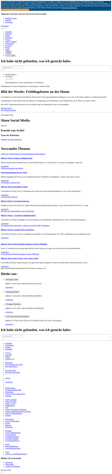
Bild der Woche (6, 108)
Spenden (8, 20)
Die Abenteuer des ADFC (14, 365)
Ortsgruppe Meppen (12, 292)
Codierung (9, 382)
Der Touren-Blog (11, 366)
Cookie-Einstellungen (12, 466)
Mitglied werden (11, 18)
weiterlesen (9, 287)
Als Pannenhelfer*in (12, 441)
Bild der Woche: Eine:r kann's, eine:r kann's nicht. (19, 258)
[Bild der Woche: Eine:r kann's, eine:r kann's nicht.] (20, 254)
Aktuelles (8, 32)
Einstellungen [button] (12, 10)
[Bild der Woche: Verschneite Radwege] (9, 197)
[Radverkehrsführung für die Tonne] (12, 168)
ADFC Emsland (11, 42)
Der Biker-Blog (10, 370)
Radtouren (8, 38)
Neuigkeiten (9, 345)
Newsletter (9, 22)
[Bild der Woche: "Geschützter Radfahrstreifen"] (17, 211)
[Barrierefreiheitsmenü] (2, 28)
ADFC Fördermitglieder (13, 413)
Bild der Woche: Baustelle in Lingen (14, 187)
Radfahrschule (10, 388)
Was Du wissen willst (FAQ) (15, 394)
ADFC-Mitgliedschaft (12, 433)
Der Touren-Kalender (12, 372)
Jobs (6, 407)
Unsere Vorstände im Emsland (15, 409)
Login (7, 49)
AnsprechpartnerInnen (13, 448)
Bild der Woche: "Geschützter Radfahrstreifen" (18, 215)
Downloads (9, 392)
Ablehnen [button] (4, 10)
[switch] (17, 75)
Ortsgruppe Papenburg (13, 304)
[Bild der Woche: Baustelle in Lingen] (10, 182)
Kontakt (8, 415)
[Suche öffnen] (4, 28)
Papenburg (9, 427)
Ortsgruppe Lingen (12, 279)
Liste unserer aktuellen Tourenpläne (17, 316)
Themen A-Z (9, 359)
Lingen (7, 423)
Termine (8, 347)
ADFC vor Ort (10, 404)
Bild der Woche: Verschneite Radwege (15, 201)
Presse (7, 47)
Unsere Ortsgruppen (12, 421)
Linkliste (8, 396)
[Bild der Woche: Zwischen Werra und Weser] (25, 225)
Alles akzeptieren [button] (23, 10)
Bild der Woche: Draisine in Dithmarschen (16, 158)
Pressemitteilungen (11, 446)
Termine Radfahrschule (13, 390)
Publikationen (10, 405)
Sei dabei (8, 45)
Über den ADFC (11, 402)
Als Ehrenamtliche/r (12, 437)
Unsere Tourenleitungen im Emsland (18, 411)
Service (7, 40)
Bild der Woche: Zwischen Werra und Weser (17, 230)
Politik (7, 36)
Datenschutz (9, 464)
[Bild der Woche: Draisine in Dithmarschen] (23, 154)
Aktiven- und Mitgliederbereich (16, 454)
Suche (7, 55)
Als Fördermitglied (11, 439)
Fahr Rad (8, 34)
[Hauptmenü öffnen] (6, 28)
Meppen (8, 425)
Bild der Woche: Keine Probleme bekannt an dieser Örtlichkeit (24, 244)
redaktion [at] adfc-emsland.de (11, 139)
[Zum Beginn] (2, 472)
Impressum (9, 462)
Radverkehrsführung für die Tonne (14, 172)
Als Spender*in (10, 435)
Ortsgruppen (9, 43)
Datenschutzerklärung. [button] (69, 8)
